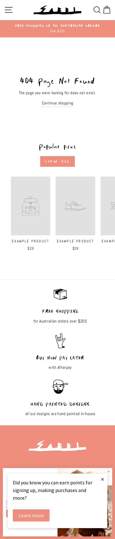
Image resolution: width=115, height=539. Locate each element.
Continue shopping (57, 103)
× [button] (102, 479)
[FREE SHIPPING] (60, 297)
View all (57, 161)
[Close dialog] (108, 471)
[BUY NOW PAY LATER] (60, 344)
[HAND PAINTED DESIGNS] (60, 390)
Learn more (31, 515)
